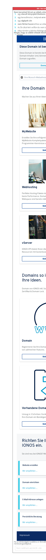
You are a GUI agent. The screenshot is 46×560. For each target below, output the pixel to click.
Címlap (20, 34)
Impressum (25, 535)
